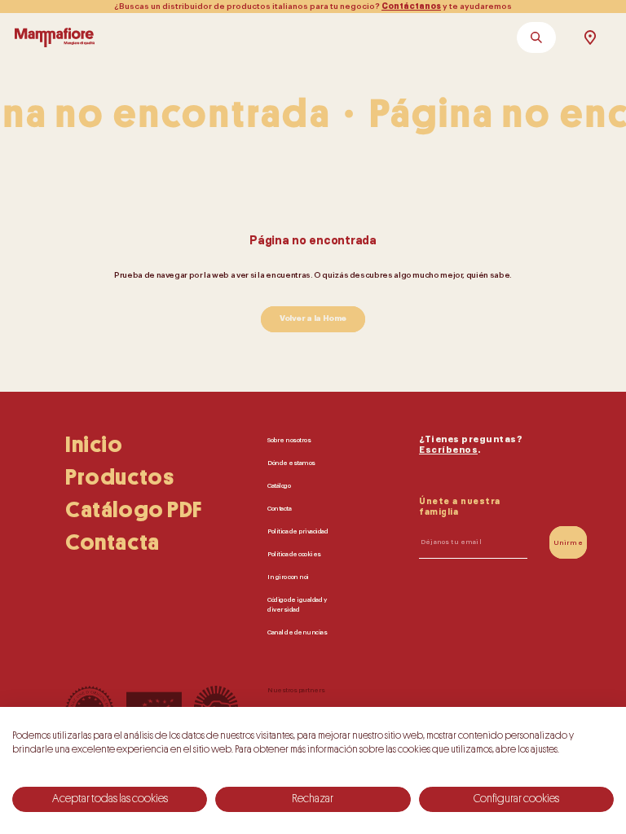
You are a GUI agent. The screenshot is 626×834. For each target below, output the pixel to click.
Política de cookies (294, 554)
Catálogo (278, 485)
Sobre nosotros (289, 440)
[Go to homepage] (55, 37)
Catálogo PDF (133, 509)
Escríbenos (448, 450)
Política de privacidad (297, 531)
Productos (119, 477)
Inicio (94, 444)
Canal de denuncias (297, 632)
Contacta (112, 542)
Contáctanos (411, 6)
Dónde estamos (291, 462)
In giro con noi (288, 576)
